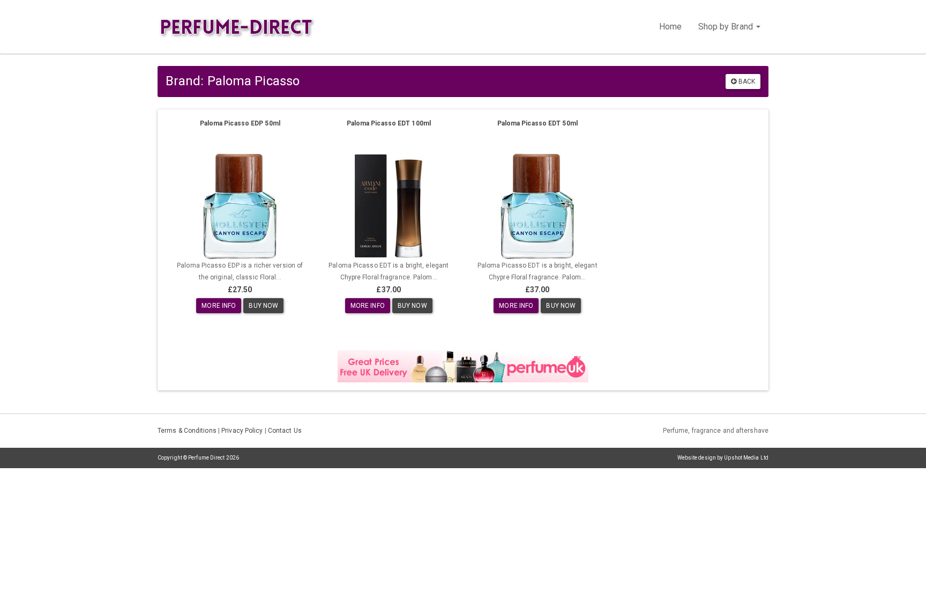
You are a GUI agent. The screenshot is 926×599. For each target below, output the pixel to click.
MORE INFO (218, 305)
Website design (696, 458)
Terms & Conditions (187, 430)
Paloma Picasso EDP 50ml (240, 123)
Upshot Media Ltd (746, 458)
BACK (746, 81)
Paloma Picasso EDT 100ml (389, 123)
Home (670, 26)
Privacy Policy (242, 430)
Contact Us (285, 430)
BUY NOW (263, 305)
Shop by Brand (726, 26)
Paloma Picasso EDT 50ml (537, 123)
